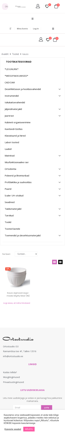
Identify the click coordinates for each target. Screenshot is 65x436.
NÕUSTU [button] (29, 429)
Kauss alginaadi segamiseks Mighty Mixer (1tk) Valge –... (18, 296)
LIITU (46, 408)
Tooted (15, 54)
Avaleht (5, 54)
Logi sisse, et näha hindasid (16, 303)
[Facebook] (10, 28)
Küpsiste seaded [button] (13, 429)
